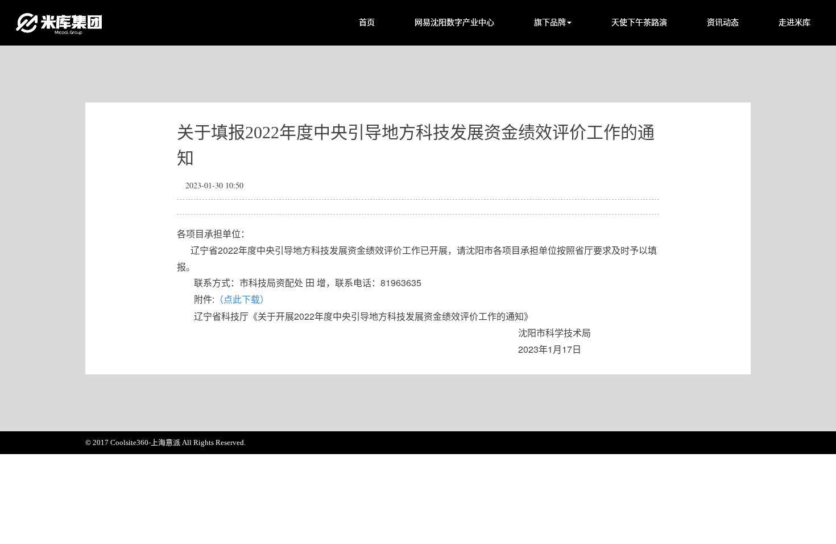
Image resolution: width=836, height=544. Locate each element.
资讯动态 (723, 22)
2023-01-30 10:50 (214, 185)
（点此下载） (241, 299)
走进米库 (794, 22)
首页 (367, 22)
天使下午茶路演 (639, 22)
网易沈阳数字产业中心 (454, 22)
